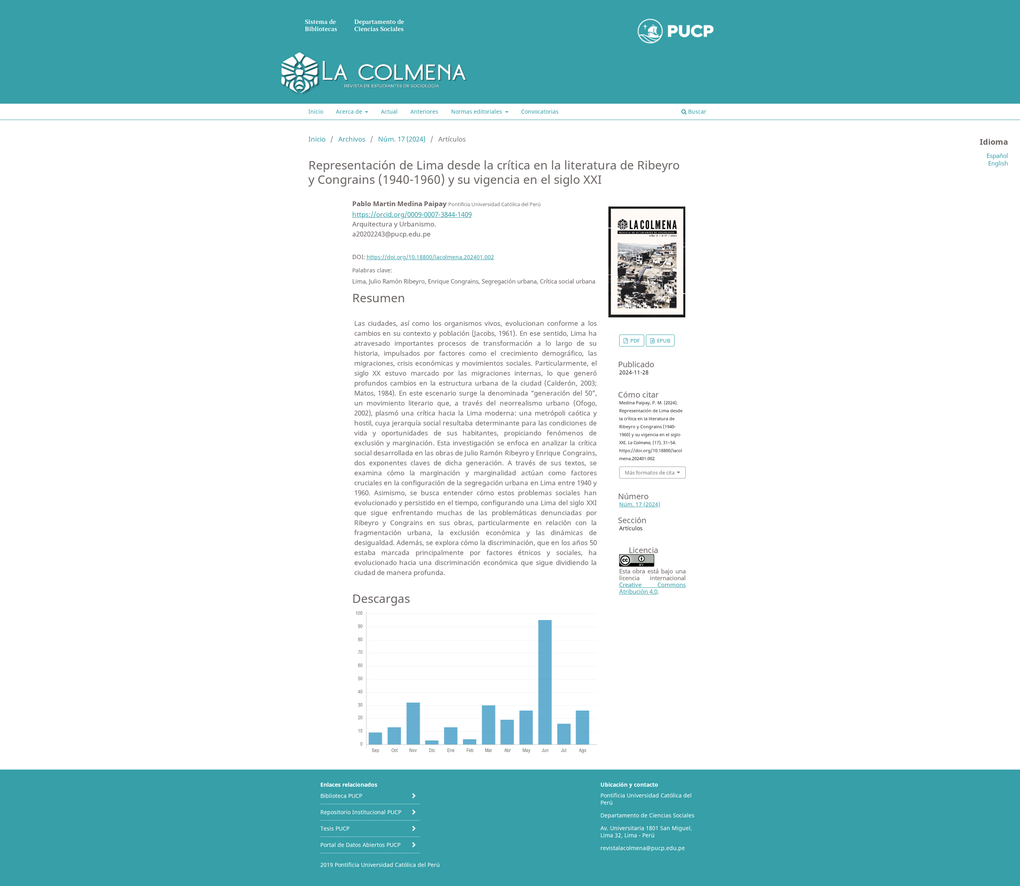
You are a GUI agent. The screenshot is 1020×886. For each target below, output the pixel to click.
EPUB (663, 340)
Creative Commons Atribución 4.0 (652, 588)
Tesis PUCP (334, 828)
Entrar (704, 6)
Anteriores (424, 111)
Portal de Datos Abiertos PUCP (360, 845)
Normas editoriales (477, 111)
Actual (389, 111)
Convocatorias (540, 111)
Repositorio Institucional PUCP (360, 812)
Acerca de (350, 111)
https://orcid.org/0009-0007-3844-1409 (412, 214)
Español (997, 155)
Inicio (315, 111)
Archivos (351, 139)
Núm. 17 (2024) (402, 139)
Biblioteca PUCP (341, 795)
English (998, 163)
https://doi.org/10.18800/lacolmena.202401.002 (430, 257)
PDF (634, 340)
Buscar (696, 111)
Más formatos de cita (650, 472)
